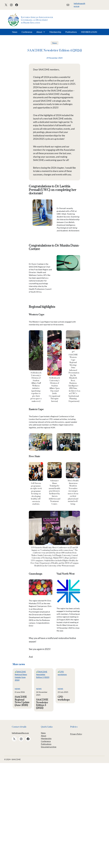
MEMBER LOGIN (89, 32)
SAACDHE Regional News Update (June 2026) (22, 701)
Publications (71, 32)
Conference (27, 32)
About (39, 32)
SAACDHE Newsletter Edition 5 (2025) (42, 703)
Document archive (48, 747)
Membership (55, 32)
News (14, 32)
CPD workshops (64, 698)
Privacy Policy (76, 734)
